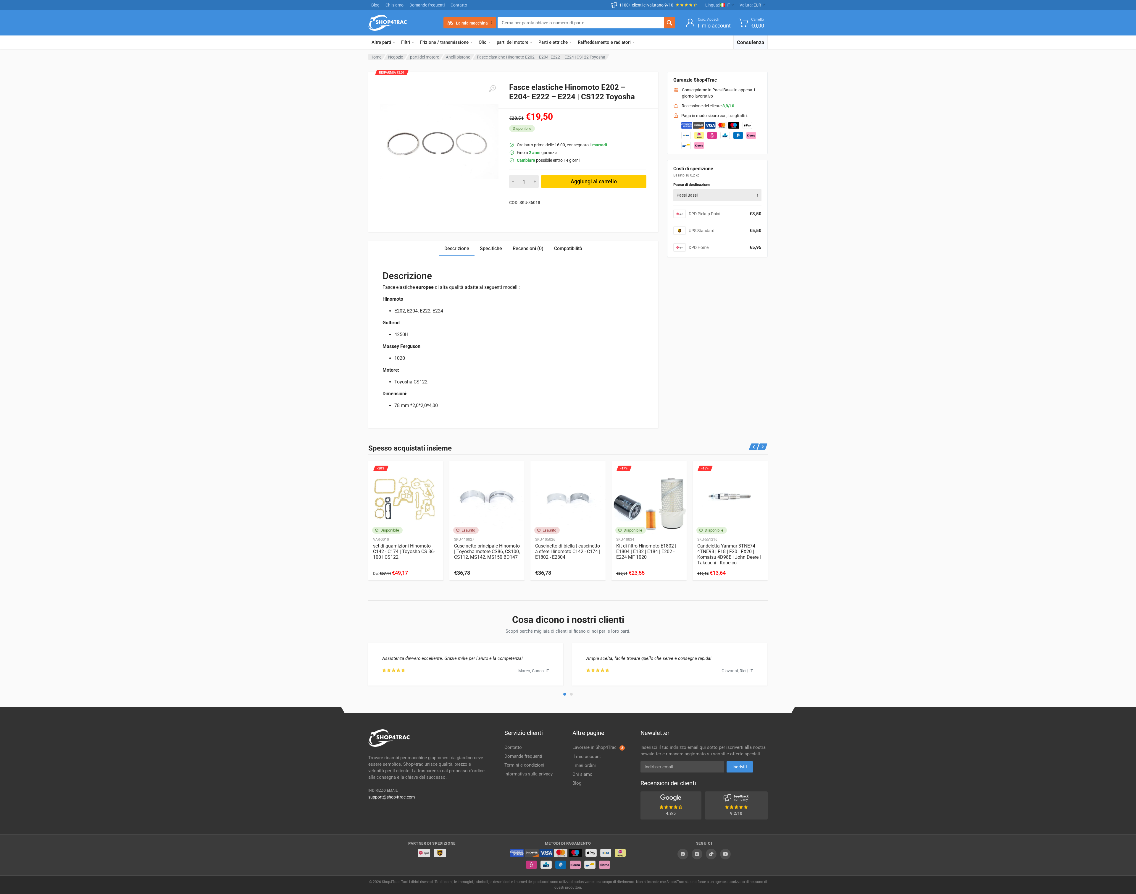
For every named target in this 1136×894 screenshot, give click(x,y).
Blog (375, 5)
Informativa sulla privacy (528, 774)
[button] (564, 694)
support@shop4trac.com (391, 797)
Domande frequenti (427, 5)
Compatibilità (568, 248)
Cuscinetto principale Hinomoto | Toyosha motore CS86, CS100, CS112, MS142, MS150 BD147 (487, 551)
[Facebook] (682, 854)
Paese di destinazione (691, 184)
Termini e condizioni (524, 765)
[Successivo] (762, 446)
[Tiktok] (711, 854)
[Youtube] (725, 854)
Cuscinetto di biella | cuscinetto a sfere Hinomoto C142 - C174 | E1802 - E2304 (567, 551)
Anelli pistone (458, 57)
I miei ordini (584, 765)
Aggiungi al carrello (594, 181)
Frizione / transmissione (444, 42)
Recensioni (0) (528, 248)
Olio (483, 42)
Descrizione (456, 248)
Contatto (459, 5)
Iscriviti (739, 767)
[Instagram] (697, 854)
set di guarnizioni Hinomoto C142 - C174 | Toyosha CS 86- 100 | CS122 (404, 551)
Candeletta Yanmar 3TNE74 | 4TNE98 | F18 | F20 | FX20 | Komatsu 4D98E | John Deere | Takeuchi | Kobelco (729, 554)
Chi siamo (394, 5)
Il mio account (586, 756)
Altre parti (381, 42)
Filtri (405, 42)
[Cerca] (669, 22)
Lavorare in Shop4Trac (597, 747)
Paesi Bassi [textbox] (687, 195)
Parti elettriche (553, 42)
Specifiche (491, 248)
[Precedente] (754, 446)
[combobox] (717, 195)
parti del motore (512, 42)
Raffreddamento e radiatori (604, 42)
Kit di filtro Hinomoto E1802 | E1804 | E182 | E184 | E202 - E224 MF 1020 (646, 551)
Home (375, 57)
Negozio (395, 57)
